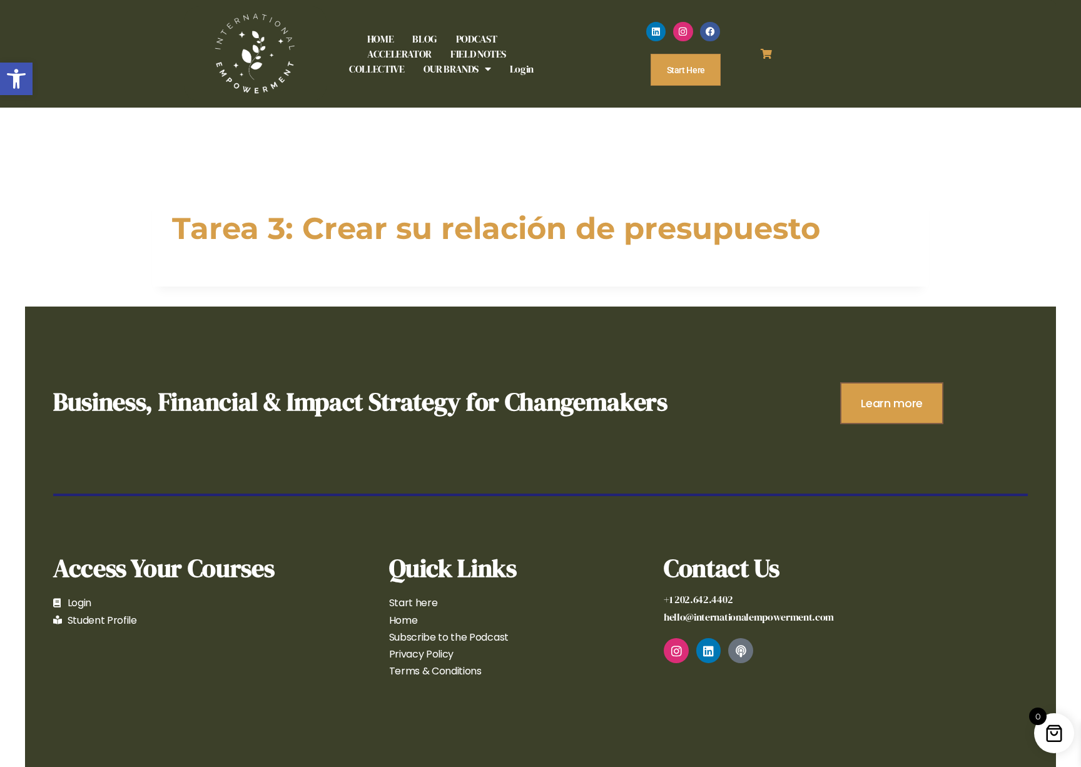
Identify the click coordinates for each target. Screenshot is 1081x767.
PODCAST (476, 39)
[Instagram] (683, 32)
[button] (16, 79)
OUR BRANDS (451, 69)
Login (522, 69)
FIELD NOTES (478, 54)
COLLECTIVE (376, 69)
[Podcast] (740, 650)
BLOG (424, 39)
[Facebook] (710, 32)
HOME (380, 39)
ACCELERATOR (399, 54)
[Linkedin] (656, 32)
